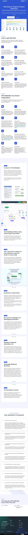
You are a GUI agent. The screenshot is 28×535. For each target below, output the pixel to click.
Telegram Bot (19, 507)
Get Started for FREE (11, 17)
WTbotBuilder (5, 531)
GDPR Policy (20, 525)
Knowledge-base (12, 525)
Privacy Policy (20, 522)
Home (11, 522)
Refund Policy (20, 527)
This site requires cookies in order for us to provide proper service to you (12, 534)
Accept (23, 534)
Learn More (17, 17)
